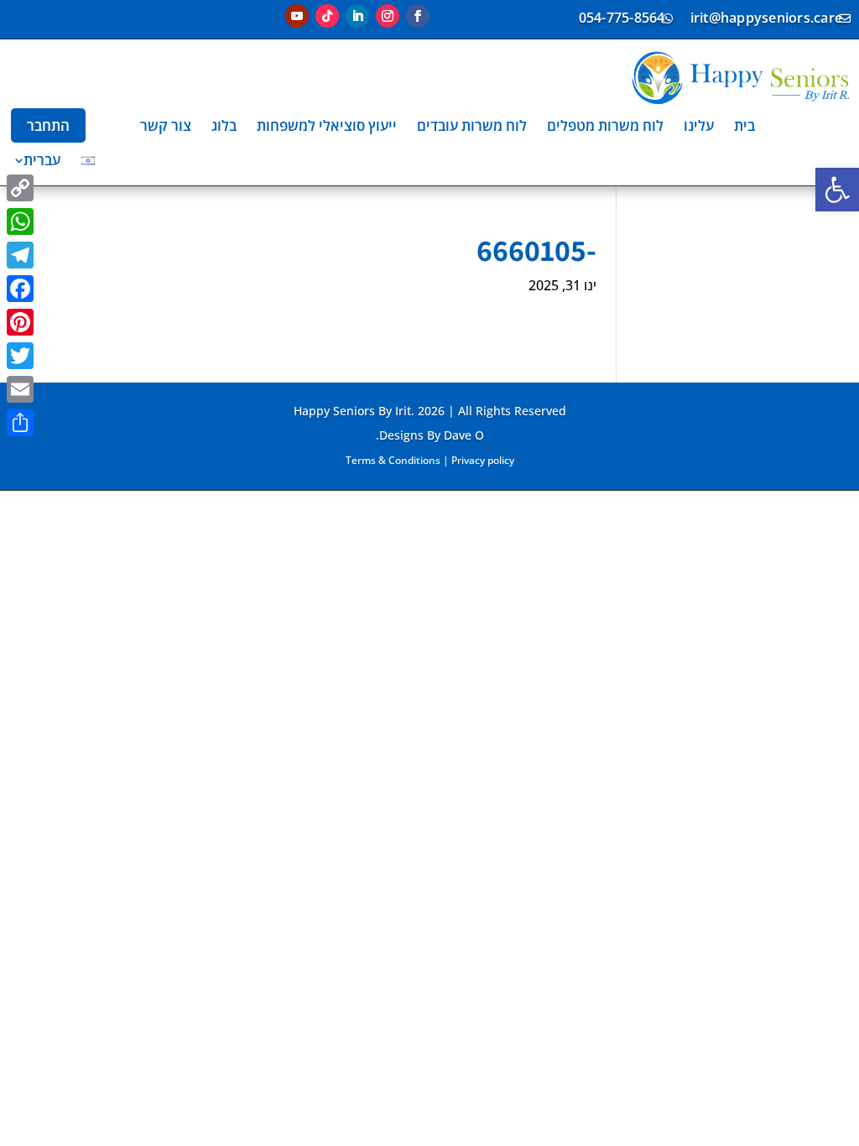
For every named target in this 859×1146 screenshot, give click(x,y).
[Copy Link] (20, 188)
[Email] (20, 389)
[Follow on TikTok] (327, 16)
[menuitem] (744, 125)
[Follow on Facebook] (418, 16)
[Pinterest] (20, 322)
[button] (837, 189)
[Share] (20, 423)
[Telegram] (20, 255)
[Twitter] (20, 355)
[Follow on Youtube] (297, 16)
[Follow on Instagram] (387, 16)
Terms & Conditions (393, 460)
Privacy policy (482, 460)
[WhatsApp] (20, 221)
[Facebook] (20, 288)
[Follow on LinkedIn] (357, 16)
